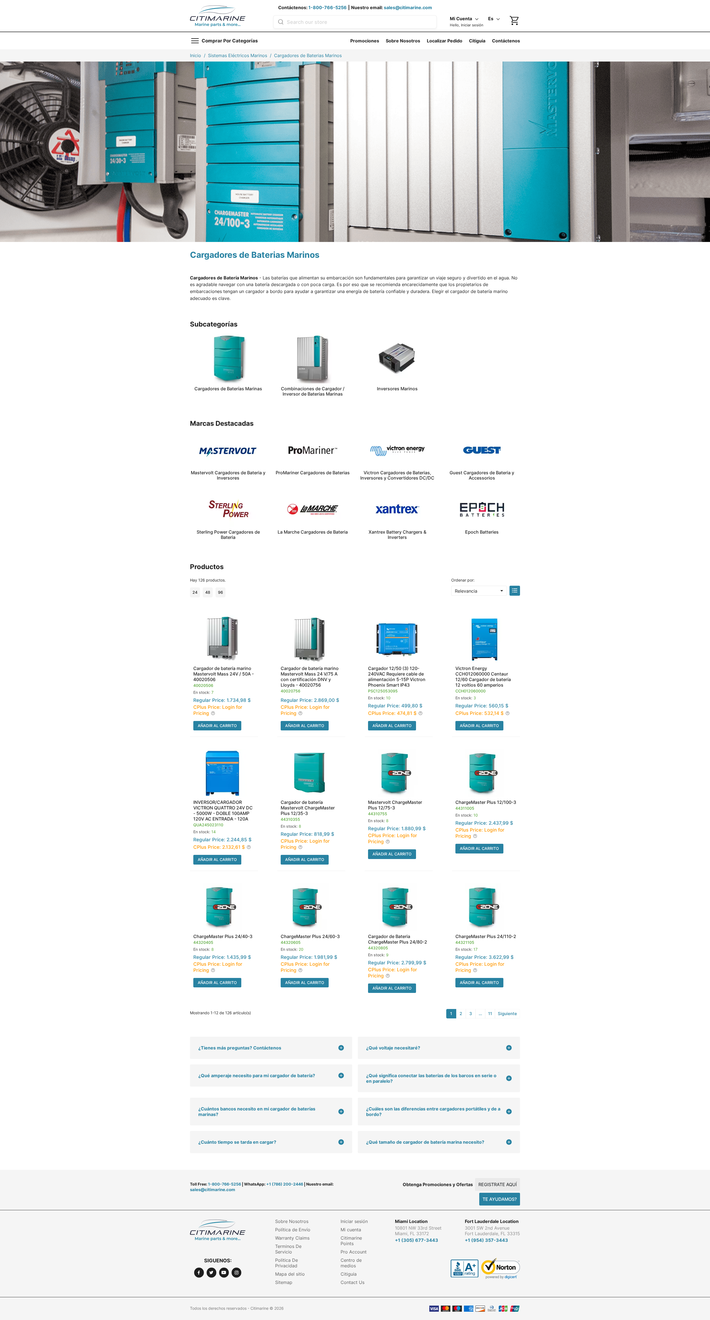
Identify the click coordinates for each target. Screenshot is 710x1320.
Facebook (199, 1272)
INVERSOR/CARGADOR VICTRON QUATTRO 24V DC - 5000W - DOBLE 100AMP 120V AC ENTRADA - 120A (223, 810)
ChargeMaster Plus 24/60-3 (310, 936)
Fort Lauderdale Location (492, 1221)
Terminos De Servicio (288, 1249)
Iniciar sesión (354, 1221)
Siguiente (507, 1013)
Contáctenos (506, 41)
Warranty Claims (292, 1238)
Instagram (236, 1272)
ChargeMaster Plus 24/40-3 (222, 936)
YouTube (224, 1272)
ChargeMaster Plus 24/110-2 (485, 936)
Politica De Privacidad (286, 1262)
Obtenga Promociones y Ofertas (438, 1184)
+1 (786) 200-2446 (284, 1184)
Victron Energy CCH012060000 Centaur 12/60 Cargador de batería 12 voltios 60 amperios (483, 677)
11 (490, 1013)
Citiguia (477, 41)
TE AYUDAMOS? (500, 1199)
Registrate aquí (497, 1184)
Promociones (364, 41)
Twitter (211, 1272)
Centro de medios (351, 1262)
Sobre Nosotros (403, 41)
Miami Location (411, 1221)
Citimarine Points (351, 1240)
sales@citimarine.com (408, 7)
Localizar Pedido (444, 41)
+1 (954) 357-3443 (486, 1240)
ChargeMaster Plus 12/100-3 (485, 802)
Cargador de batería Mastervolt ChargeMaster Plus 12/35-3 (308, 807)
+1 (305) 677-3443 (416, 1240)
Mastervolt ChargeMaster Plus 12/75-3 (395, 805)
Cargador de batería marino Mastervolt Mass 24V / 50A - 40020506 (223, 674)
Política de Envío (292, 1229)
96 (220, 592)
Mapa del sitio (290, 1274)
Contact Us (352, 1282)
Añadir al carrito (217, 725)
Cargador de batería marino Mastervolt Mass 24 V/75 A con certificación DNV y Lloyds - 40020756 (310, 677)
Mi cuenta (351, 1229)
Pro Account (354, 1252)
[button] (224, 674)
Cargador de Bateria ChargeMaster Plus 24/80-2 (397, 939)
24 (194, 592)
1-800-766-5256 (327, 7)
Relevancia (480, 590)
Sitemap (283, 1282)
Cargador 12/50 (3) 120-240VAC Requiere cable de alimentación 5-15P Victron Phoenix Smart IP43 (396, 677)
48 (207, 592)
